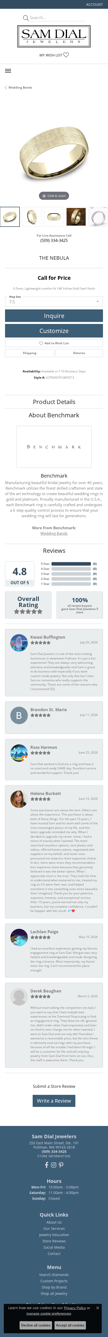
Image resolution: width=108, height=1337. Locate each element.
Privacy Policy (75, 1308)
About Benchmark (54, 415)
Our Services (54, 1228)
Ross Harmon (43, 747)
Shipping (29, 353)
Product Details (54, 401)
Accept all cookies (70, 1325)
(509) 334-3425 (54, 240)
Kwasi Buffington (47, 637)
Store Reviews (54, 1241)
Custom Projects (54, 1281)
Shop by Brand (54, 1287)
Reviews (54, 550)
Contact (54, 1253)
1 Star (45, 584)
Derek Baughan (46, 991)
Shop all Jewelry (54, 1293)
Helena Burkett (45, 793)
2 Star (45, 579)
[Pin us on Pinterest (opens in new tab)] (61, 1165)
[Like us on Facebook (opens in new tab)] (46, 1165)
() (95, 564)
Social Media (54, 1247)
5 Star (45, 564)
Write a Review (54, 1100)
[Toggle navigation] (8, 71)
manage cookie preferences (48, 1313)
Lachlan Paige (44, 931)
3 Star (45, 574)
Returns (79, 353)
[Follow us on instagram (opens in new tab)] (53, 1165)
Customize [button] (54, 330)
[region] (54, 153)
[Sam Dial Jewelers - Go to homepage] (54, 36)
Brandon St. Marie (48, 709)
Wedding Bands (20, 87)
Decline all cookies (35, 1325)
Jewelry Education (54, 1234)
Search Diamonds (54, 1274)
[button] (94, 4)
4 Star (45, 569)
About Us (54, 1222)
